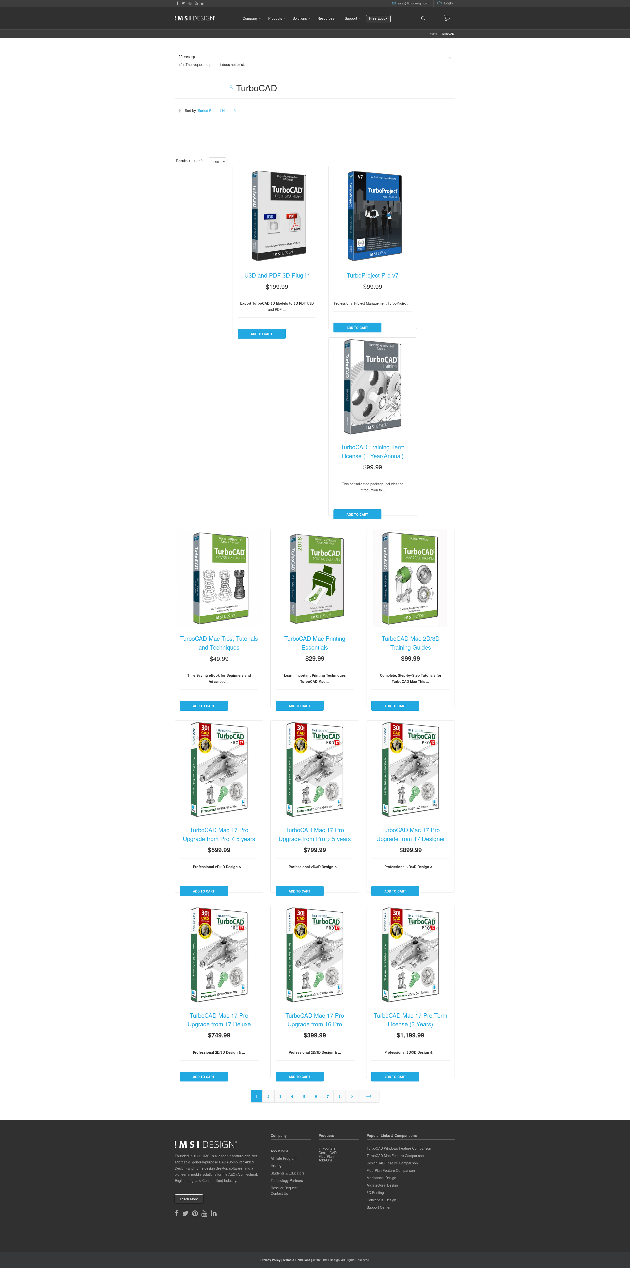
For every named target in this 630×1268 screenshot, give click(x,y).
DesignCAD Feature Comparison (392, 1162)
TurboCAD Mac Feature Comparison (395, 1155)
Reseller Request (284, 1187)
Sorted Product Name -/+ (217, 110)
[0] (447, 18)
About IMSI (279, 1150)
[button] (444, 2)
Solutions (300, 18)
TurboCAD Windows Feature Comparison (399, 1148)
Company (250, 18)
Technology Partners (287, 1180)
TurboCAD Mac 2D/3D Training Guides (411, 642)
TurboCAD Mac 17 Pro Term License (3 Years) (410, 1019)
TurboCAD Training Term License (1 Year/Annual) (373, 451)
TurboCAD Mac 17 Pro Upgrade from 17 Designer (410, 834)
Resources (325, 18)
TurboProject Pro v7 (372, 275)
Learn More (189, 1198)
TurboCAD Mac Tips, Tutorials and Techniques (219, 642)
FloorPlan (326, 1156)
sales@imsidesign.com (413, 3)
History (276, 1165)
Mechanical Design (381, 1177)
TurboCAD (327, 1148)
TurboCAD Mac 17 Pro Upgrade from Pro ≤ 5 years (219, 834)
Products (275, 18)
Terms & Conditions (296, 1260)
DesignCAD (328, 1152)
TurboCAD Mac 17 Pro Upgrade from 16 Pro (314, 1019)
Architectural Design (382, 1185)
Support (351, 18)
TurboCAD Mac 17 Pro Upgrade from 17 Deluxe (219, 1019)
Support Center (379, 1207)
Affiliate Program (284, 1158)
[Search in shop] (231, 87)
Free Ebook (378, 18)
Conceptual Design (381, 1199)
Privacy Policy (270, 1260)
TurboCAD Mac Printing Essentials (314, 642)
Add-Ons (325, 1160)
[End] (369, 1096)
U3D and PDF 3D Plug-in (277, 275)
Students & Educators (287, 1173)
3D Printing (375, 1192)
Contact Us (279, 1193)
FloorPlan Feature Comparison (391, 1170)
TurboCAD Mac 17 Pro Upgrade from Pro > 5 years (315, 834)
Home (433, 33)
